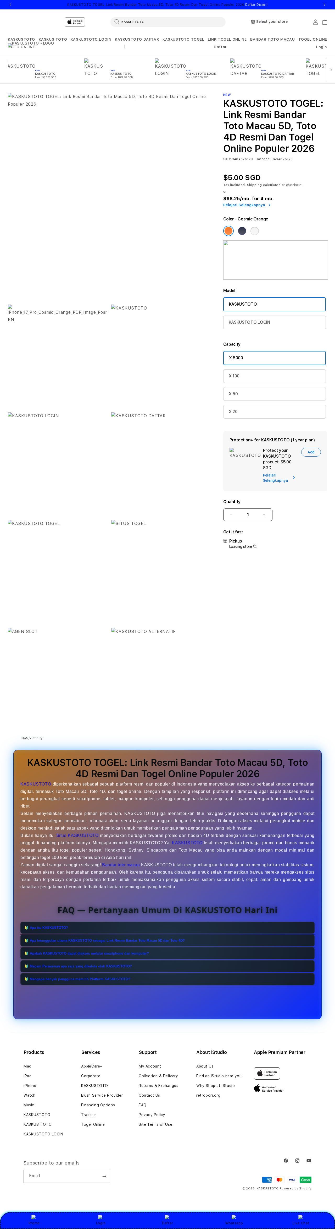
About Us (205, 1066)
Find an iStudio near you (219, 1076)
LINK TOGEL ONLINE (227, 39)
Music (29, 1105)
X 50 (233, 393)
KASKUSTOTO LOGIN (91, 39)
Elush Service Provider (102, 1095)
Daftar (167, 1223)
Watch (30, 1095)
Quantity (232, 501)
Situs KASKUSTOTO (77, 835)
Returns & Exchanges (158, 1086)
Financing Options (98, 1105)
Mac (27, 1066)
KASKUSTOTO (21, 39)
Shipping (254, 185)
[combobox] (168, 21)
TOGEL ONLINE (312, 39)
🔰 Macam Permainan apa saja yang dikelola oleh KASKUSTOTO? (78, 966)
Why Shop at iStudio (215, 1086)
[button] (21, 39)
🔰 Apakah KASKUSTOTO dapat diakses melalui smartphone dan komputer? (86, 954)
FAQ (143, 1105)
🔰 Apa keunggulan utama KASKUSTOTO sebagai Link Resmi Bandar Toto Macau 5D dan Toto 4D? (104, 941)
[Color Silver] (254, 231)
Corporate (90, 1076)
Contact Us (149, 1095)
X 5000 (236, 357)
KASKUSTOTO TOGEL (183, 39)
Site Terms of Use (155, 1124)
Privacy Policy (152, 1115)
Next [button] (324, 4)
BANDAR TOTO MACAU (272, 39)
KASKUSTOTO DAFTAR (137, 39)
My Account (150, 1066)
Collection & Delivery (158, 1076)
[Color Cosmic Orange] (228, 231)
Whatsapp (234, 1223)
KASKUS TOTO (53, 39)
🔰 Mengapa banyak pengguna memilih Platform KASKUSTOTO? (77, 979)
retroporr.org (208, 1095)
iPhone (30, 1086)
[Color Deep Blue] (242, 231)
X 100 (234, 375)
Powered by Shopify (295, 1188)
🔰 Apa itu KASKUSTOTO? (46, 928)
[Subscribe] (104, 1176)
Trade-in (89, 1115)
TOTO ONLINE (21, 47)
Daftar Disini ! (256, 5)
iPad (27, 1076)
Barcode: (263, 159)
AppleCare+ (92, 1066)
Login (101, 1223)
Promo (34, 1223)
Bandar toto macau (121, 865)
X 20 (233, 411)
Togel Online (93, 1124)
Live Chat (301, 1223)
